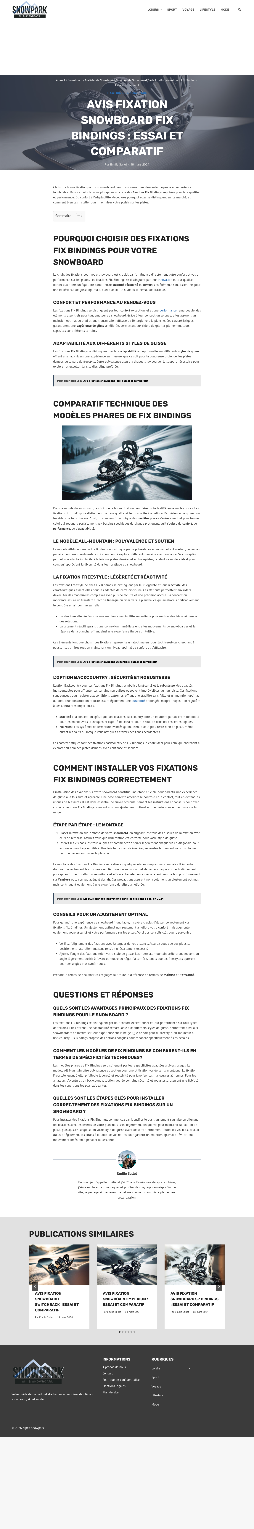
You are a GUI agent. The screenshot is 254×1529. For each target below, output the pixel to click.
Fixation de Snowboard (127, 93)
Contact (107, 1373)
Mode (225, 9)
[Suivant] (219, 1286)
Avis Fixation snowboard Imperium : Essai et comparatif (125, 1299)
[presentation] (59, 1264)
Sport (172, 9)
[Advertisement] (127, 47)
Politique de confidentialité (121, 1380)
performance (168, 310)
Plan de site (110, 1392)
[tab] (119, 1332)
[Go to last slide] (35, 1286)
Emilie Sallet (118, 164)
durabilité (138, 701)
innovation (165, 280)
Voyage (188, 9)
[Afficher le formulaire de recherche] (239, 10)
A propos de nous (114, 1367)
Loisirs (156, 1368)
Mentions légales (114, 1386)
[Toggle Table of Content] (77, 216)
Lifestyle (207, 9)
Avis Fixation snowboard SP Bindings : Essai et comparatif (194, 1299)
